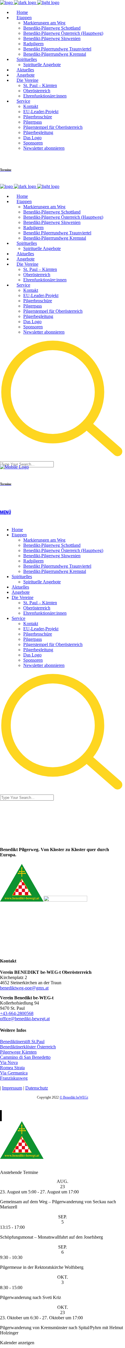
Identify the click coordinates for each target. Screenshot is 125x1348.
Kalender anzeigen (17, 1342)
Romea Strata (12, 1067)
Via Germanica (14, 1072)
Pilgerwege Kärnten (18, 1052)
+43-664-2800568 (16, 1013)
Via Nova (9, 1062)
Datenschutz (36, 1087)
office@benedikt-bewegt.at (25, 1018)
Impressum (12, 1087)
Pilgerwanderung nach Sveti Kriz (30, 1297)
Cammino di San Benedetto (25, 1057)
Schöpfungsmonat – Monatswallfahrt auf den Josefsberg (51, 1237)
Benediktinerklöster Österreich (28, 1046)
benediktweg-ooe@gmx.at (24, 987)
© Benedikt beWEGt (74, 1097)
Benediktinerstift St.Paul (22, 1041)
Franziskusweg (14, 1078)
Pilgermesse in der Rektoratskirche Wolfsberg (41, 1267)
